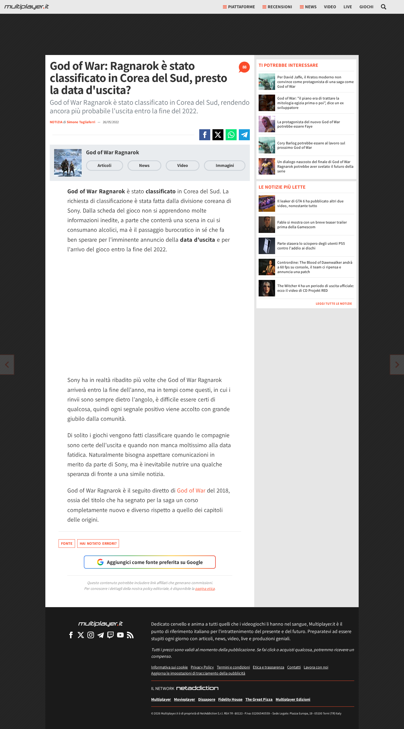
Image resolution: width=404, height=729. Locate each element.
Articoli (104, 165)
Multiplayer (161, 699)
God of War (191, 490)
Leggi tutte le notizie (334, 304)
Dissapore (206, 699)
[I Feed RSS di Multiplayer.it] (130, 634)
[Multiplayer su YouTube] (120, 634)
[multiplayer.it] (100, 623)
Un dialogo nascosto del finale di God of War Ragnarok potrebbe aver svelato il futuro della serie (315, 166)
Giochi (366, 7)
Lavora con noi (316, 667)
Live (348, 7)
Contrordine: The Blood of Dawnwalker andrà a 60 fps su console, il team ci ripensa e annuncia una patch (314, 267)
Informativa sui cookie (169, 667)
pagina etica (205, 588)
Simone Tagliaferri (81, 122)
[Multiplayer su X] (81, 634)
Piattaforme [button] (241, 7)
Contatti (294, 667)
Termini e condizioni (233, 667)
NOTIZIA (56, 122)
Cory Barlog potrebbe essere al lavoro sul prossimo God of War (311, 145)
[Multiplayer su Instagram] (90, 634)
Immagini (225, 165)
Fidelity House (230, 699)
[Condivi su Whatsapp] (231, 134)
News (144, 165)
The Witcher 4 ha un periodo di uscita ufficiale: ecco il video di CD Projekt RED (315, 288)
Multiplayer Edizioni (293, 699)
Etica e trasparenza (268, 667)
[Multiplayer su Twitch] (110, 634)
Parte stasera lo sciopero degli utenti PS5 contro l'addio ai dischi (311, 246)
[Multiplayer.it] (26, 7)
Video (330, 7)
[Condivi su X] (217, 134)
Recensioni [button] (280, 7)
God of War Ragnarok (112, 152)
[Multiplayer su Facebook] (71, 634)
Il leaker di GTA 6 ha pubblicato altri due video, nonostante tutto (310, 203)
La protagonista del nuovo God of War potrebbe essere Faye (308, 124)
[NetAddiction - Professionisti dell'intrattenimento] (197, 688)
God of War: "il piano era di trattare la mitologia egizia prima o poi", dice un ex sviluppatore (310, 103)
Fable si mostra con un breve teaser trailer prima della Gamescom (312, 225)
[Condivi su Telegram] (244, 134)
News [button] (311, 7)
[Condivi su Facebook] (204, 134)
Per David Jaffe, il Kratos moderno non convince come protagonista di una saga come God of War (315, 82)
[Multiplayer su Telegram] (100, 634)
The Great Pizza (259, 699)
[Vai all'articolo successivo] (7, 364)
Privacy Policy (202, 667)
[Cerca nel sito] (383, 7)
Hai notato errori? (98, 543)
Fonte (67, 543)
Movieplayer (184, 699)
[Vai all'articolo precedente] (397, 364)
